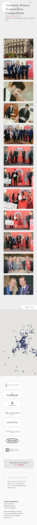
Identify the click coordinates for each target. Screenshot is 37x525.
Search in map (29, 307)
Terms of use (7, 517)
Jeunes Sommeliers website (12, 515)
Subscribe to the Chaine (19, 464)
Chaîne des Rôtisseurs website (12, 511)
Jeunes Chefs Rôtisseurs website (13, 513)
